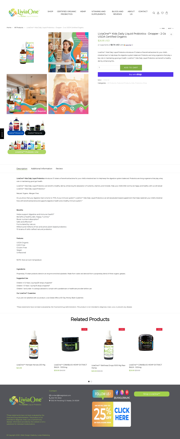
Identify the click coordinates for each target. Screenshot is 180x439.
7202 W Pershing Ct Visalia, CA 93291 (65, 401)
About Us (131, 12)
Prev (163, 28)
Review (59, 169)
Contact (143, 11)
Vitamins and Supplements (99, 12)
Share (2, 134)
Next (169, 28)
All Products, (112, 83)
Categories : (102, 83)
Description (22, 169)
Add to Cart (131, 68)
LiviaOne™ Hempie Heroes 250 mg (31, 365)
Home (9, 27)
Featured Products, (124, 83)
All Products (19, 27)
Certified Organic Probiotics (66, 12)
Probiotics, (139, 83)
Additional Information (41, 169)
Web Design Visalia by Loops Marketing (35, 435)
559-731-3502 (56, 398)
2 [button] (91, 381)
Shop (50, 11)
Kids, (133, 83)
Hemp (83, 11)
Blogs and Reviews (117, 12)
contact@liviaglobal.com (61, 395)
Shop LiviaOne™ (151, 394)
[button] (135, 45)
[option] (33, 349)
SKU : (100, 80)
